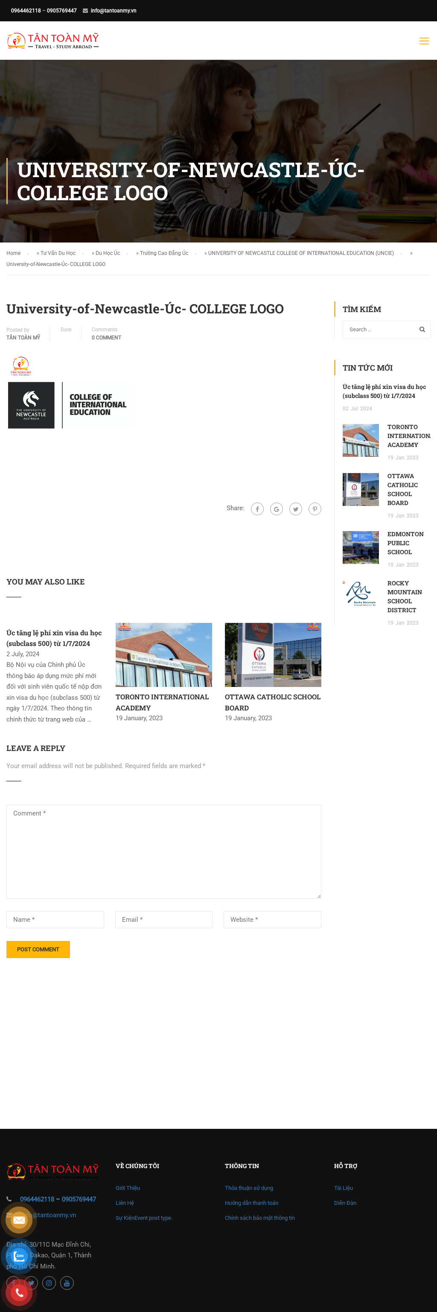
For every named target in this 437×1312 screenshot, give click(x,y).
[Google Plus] (276, 509)
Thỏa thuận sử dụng (249, 1188)
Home (13, 253)
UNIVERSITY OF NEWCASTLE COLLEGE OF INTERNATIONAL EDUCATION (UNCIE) (301, 253)
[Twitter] (295, 509)
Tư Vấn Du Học (58, 253)
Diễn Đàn (345, 1203)
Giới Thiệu (128, 1188)
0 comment (106, 338)
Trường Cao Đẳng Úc (164, 253)
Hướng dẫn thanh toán (251, 1203)
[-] (52, 45)
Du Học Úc (108, 253)
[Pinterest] (315, 509)
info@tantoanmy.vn (114, 11)
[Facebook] (257, 509)
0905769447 (62, 11)
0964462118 (26, 11)
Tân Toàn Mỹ (23, 338)
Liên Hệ (125, 1203)
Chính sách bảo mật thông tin (260, 1218)
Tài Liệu (343, 1188)
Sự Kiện (144, 1218)
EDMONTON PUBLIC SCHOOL (405, 543)
